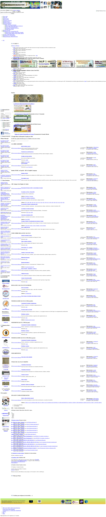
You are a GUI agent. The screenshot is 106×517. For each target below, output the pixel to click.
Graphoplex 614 (3, 261)
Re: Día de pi (89, 158)
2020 (54, 202)
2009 (30, 202)
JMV (14, 53)
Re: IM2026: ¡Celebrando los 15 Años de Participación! (6, 176)
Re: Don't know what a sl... (92, 165)
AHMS (14, 75)
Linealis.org (6, 322)
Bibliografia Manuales (25, 257)
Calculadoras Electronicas (26, 364)
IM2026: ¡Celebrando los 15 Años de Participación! (5, 188)
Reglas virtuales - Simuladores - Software (29, 268)
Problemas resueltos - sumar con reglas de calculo (5, 223)
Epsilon (14, 71)
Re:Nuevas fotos (90, 342)
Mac (14, 47)
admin (14, 55)
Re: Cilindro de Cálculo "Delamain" (18, 422)
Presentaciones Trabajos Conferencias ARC (29, 204)
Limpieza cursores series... (91, 253)
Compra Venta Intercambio (26, 278)
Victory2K (95, 384)
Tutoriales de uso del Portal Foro (27, 151)
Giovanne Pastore (6, 415)
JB (13, 81)
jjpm (14, 85)
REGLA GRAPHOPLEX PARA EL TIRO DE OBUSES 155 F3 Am (5, 198)
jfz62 (14, 73)
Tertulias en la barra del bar (26, 156)
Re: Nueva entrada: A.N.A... (92, 222)
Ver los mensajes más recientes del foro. (18, 461)
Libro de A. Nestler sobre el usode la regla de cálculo (5, 232)
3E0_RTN (37, 459)
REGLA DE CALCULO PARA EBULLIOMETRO (5, 257)
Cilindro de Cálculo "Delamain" (4, 171)
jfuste (95, 187)
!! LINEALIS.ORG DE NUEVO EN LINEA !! (23, 103)
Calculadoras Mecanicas (25, 369)
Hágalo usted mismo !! (25, 262)
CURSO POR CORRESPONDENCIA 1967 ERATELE (5, 193)
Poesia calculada (24, 163)
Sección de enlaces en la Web (26, 309)
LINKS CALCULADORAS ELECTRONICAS (50, 402)
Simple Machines (16, 507)
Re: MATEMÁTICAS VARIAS (93, 399)
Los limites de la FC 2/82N (21, 124)
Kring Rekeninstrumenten (5, 309)
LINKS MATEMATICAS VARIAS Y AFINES (67, 402)
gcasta (27, 343)
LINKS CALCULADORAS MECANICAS (33, 402)
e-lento (7, 151)
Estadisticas (27, 196)
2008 (28, 202)
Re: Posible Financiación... (92, 188)
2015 (43, 202)
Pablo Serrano (96, 147)
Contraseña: (3, 114)
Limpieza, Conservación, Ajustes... (27, 252)
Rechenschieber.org (5, 315)
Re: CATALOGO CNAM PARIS (93, 237)
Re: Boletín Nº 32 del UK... (92, 174)
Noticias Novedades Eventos (26, 235)
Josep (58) (21, 455)
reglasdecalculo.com (5, 347)
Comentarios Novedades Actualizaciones (28, 303)
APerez (95, 192)
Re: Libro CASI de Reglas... (92, 366)
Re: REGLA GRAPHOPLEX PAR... (94, 327)
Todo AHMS (27, 219)
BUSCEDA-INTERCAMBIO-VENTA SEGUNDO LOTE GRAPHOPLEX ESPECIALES (5, 217)
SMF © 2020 (10, 507)
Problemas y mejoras (25, 314)
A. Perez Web (6, 369)
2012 (37, 202)
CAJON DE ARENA (98, 402)
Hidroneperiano (16, 57)
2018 (50, 202)
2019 (52, 202)
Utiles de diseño (24, 379)
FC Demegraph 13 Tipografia (21, 114)
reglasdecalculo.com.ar (6, 337)
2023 (61, 202)
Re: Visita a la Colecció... (91, 193)
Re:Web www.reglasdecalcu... (92, 348)
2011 (35, 202)
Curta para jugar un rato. (5, 265)
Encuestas (31, 196)
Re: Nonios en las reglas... (91, 243)
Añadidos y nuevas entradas (41, 225)
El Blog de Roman (6, 426)
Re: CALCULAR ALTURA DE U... (93, 376)
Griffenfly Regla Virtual (6, 380)
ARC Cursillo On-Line (25, 227)
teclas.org (6, 410)
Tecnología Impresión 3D (29, 266)
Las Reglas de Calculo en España (27, 208)
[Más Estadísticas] (14, 462)
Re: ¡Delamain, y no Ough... (92, 205)
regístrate (18, 10)
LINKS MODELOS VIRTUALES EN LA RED (85, 402)
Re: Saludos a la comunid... (92, 148)
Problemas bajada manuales (30, 319)
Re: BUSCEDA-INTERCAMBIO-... (93, 280)
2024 (63, 202)
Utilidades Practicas (25, 273)
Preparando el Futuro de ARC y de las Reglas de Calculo (32, 187)
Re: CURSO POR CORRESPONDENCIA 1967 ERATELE (22, 440)
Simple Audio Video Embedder (9, 509)
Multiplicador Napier (4, 212)
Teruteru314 (30, 167)
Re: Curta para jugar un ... (91, 371)
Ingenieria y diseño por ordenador (27, 384)
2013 (39, 202)
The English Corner (25, 178)
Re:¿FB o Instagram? (91, 289)
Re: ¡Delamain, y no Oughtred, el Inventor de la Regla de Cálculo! (23, 448)
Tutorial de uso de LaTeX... (92, 153)
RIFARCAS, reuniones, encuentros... (28, 198)
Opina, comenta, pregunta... (26, 241)
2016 (46, 202)
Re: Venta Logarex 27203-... (92, 390)
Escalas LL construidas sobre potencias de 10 (6, 248)
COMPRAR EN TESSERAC (3, 271)
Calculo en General (24, 374)
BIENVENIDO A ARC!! (26, 146)
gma (7, 141)
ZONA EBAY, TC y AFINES (26, 247)
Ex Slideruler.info (28, 293)
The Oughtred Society (6, 288)
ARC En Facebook (24, 287)
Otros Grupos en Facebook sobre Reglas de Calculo (31, 296)
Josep (2, 224)
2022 (59, 202)
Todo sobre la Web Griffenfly (26, 357)
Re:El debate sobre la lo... (91, 179)
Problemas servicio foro (91, 305)
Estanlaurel (95, 365)
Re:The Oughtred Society (91, 296)
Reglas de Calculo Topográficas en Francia (24, 134)
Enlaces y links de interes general (27, 398)
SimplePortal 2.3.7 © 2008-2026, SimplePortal (12, 510)
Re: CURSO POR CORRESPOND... (94, 258)
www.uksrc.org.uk (6, 298)
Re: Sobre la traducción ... (91, 357)
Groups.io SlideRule (5, 283)
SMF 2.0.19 (5, 507)
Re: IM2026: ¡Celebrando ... (92, 199)
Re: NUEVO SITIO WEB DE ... (93, 216)
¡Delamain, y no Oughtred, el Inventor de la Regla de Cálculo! (6, 204)
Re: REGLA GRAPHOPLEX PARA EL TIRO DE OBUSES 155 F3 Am (24, 442)
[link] (37, 55)
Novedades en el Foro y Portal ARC (28, 191)
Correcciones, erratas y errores (30, 225)
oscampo (95, 269)
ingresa (14, 10)
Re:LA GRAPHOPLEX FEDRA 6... (93, 385)
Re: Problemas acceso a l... (92, 316)
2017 (48, 202)
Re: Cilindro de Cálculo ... (91, 263)
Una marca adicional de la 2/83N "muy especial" (5, 252)
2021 (57, 202)
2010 (32, 202)
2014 (41, 202)
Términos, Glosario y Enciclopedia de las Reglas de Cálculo (32, 221)
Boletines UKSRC (24, 173)
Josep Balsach (5, 405)
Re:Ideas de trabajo (90, 228)
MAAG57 (7, 129)
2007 (26, 202)
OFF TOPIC (27, 162)
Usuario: (2, 113)
